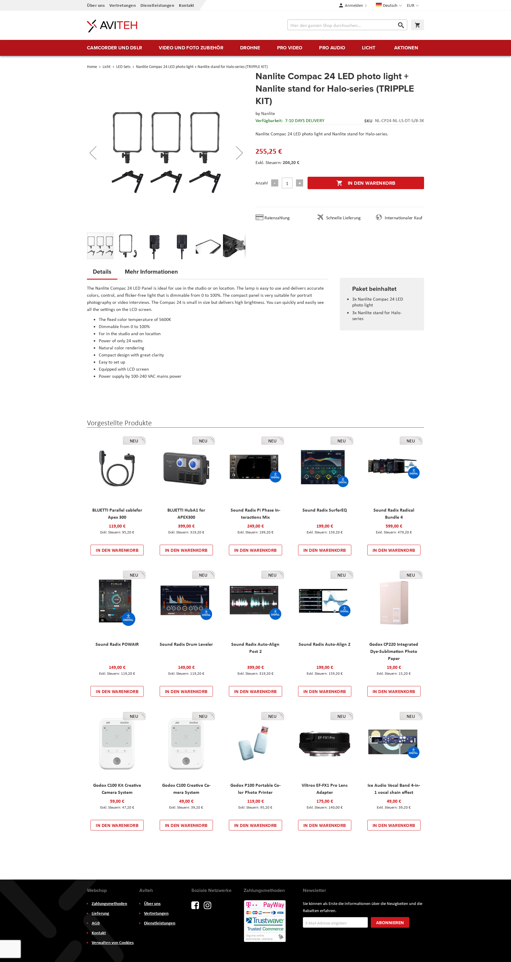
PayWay (265, 921)
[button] (413, 5)
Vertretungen (122, 5)
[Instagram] (207, 905)
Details (102, 271)
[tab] (102, 273)
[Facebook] (195, 905)
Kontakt (186, 5)
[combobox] (347, 25)
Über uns (96, 5)
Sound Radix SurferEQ (325, 510)
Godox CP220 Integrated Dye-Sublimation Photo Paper (393, 651)
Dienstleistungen (157, 5)
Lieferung (100, 913)
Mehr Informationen (151, 271)
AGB (96, 923)
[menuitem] (114, 48)
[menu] (255, 48)
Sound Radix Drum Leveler (186, 644)
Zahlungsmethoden (109, 903)
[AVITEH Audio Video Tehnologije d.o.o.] (112, 26)
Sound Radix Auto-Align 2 (324, 644)
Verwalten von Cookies (113, 942)
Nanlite (268, 113)
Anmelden (354, 5)
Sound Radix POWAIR (117, 644)
